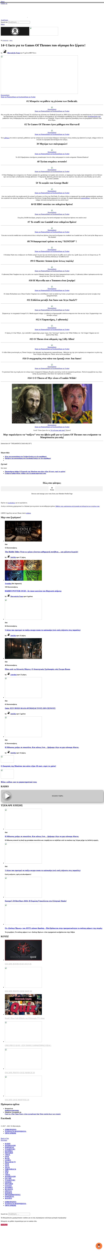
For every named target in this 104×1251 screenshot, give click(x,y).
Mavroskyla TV (10, 1162)
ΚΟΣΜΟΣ (8, 1193)
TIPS (7, 1171)
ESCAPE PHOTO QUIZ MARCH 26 (20, 1073)
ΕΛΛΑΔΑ (8, 1185)
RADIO (7, 1144)
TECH (7, 1167)
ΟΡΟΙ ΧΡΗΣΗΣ (10, 1133)
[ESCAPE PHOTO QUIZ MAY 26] (54, 977)
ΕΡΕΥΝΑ (8, 1191)
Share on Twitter (30, 97)
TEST (7, 1165)
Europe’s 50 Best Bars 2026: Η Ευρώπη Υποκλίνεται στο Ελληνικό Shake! (36, 901)
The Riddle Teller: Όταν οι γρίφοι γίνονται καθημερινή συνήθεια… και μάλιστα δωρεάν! (41, 552)
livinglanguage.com (94, 116)
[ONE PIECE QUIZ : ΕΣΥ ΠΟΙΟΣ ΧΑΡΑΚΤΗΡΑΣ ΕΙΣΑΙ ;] (54, 1031)
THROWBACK (10, 1169)
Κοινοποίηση (5, 95)
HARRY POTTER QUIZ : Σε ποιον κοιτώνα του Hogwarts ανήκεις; (33, 591)
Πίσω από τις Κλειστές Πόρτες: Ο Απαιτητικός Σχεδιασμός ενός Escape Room (37, 669)
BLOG (7, 1158)
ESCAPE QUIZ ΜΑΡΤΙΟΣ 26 (17, 1100)
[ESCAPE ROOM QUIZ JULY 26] (54, 950)
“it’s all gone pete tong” (58, 430)
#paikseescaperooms (12, 1110)
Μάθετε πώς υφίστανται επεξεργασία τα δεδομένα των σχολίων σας (77, 506)
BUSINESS (9, 1189)
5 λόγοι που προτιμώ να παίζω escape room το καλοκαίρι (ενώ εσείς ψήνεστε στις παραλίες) (42, 630)
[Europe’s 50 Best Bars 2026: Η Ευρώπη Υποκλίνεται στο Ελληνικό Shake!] (54, 887)
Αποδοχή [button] (4, 1224)
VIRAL (7, 1154)
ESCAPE (8, 1178)
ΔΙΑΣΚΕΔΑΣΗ (10, 1145)
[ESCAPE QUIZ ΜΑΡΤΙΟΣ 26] (54, 1086)
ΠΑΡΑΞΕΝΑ (9, 1147)
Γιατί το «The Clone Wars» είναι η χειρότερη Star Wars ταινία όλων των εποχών (33, 1114)
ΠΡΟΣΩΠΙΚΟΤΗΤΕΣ (12, 1195)
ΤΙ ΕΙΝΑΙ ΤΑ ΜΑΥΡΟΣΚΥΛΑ (15, 1131)
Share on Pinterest (6, 97)
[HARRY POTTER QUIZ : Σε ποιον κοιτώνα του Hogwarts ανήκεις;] (54, 570)
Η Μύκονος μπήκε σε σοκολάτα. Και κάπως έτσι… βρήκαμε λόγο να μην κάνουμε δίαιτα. (42, 747)
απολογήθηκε (85, 198)
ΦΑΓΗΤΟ (8, 1198)
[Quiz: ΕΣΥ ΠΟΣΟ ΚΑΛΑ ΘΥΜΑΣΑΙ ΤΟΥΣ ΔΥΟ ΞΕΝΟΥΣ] (54, 687)
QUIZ (7, 1156)
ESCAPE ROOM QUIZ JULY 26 (18, 964)
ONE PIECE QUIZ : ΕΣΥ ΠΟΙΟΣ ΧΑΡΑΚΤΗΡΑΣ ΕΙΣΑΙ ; (28, 1045)
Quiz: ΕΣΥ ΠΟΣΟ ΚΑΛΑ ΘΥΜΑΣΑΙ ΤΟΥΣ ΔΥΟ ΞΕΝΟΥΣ (30, 708)
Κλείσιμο (4, 1140)
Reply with (5, 510)
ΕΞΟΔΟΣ (8, 1182)
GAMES (8, 1160)
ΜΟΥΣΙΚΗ (9, 1153)
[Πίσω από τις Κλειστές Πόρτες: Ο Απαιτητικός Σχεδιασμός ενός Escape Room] (54, 648)
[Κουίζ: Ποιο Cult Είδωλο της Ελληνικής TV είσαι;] (54, 1004)
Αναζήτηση (34, 22)
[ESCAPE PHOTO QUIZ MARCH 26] (54, 1059)
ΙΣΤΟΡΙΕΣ (9, 1151)
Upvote (25, 488)
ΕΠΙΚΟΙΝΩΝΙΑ (10, 1129)
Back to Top (5, 1138)
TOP (6, 1173)
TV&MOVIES (10, 1149)
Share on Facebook (18, 97)
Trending (8, 583)
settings (28, 513)
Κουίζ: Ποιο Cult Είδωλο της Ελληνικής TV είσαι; (25, 1018)
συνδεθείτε (11, 503)
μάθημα (6, 138)
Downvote (79, 488)
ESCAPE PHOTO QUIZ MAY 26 (18, 991)
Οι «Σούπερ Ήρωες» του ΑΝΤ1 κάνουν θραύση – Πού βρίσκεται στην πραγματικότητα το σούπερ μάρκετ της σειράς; (53, 928)
